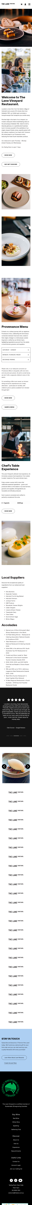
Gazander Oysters (11, 594)
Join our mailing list (16, 1169)
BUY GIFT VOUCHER (11, 164)
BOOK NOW (8, 155)
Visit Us (16, 1143)
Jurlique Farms (10, 601)
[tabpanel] (16, 713)
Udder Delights (10, 608)
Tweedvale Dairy (11, 612)
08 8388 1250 (16, 1190)
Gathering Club (16, 1129)
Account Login (16, 1165)
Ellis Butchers (10, 592)
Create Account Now (10, 1063)
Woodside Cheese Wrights (14, 605)
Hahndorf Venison (11, 598)
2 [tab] (10, 736)
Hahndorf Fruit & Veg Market (15, 596)
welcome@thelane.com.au (16, 1193)
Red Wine (16, 1118)
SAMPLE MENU (9, 407)
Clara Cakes (9, 614)
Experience (16, 1147)
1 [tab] (6, 736)
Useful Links (16, 1158)
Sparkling (16, 1126)
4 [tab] (20, 736)
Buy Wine (16, 1114)
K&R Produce (10, 603)
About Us (16, 1140)
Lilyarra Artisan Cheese (13, 610)
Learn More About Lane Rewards (14, 1057)
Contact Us (16, 1161)
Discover (16, 1136)
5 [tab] (23, 736)
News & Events (16, 1151)
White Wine (16, 1122)
